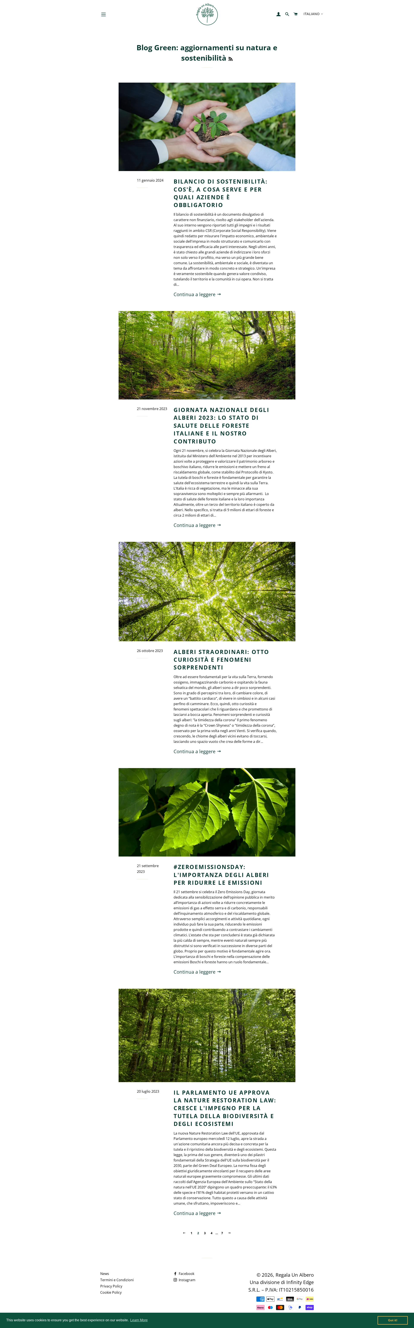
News (104, 1273)
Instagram (186, 1280)
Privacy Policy (111, 1286)
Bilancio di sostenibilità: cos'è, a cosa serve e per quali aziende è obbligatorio (221, 193)
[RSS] (230, 59)
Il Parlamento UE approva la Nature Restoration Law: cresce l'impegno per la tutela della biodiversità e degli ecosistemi (225, 1108)
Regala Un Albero (295, 1274)
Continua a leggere (195, 294)
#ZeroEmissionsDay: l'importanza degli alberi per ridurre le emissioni (221, 874)
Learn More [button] (139, 1320)
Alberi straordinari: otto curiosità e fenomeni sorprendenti (221, 659)
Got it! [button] (392, 1320)
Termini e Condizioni (117, 1280)
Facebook (186, 1273)
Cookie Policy (111, 1292)
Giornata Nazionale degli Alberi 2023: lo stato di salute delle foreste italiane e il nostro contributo (221, 425)
